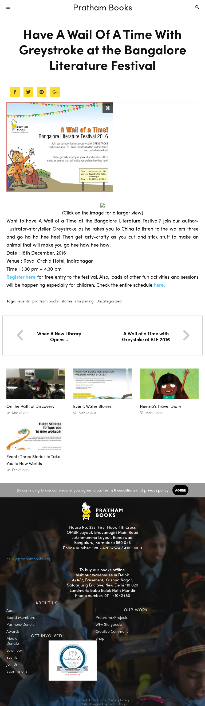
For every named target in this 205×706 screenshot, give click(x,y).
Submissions (16, 671)
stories (66, 301)
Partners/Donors (20, 624)
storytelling (84, 301)
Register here (21, 276)
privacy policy (156, 490)
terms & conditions (119, 490)
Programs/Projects (112, 617)
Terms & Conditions (91, 699)
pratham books (45, 301)
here (159, 284)
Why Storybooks (109, 624)
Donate (12, 643)
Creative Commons (112, 631)
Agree (180, 490)
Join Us (12, 664)
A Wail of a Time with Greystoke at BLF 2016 (146, 336)
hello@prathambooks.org (28, 558)
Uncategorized (109, 301)
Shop (100, 638)
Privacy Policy (118, 699)
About (11, 610)
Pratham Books (102, 7)
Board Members (20, 617)
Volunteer (14, 650)
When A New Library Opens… (59, 336)
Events (11, 657)
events (24, 301)
